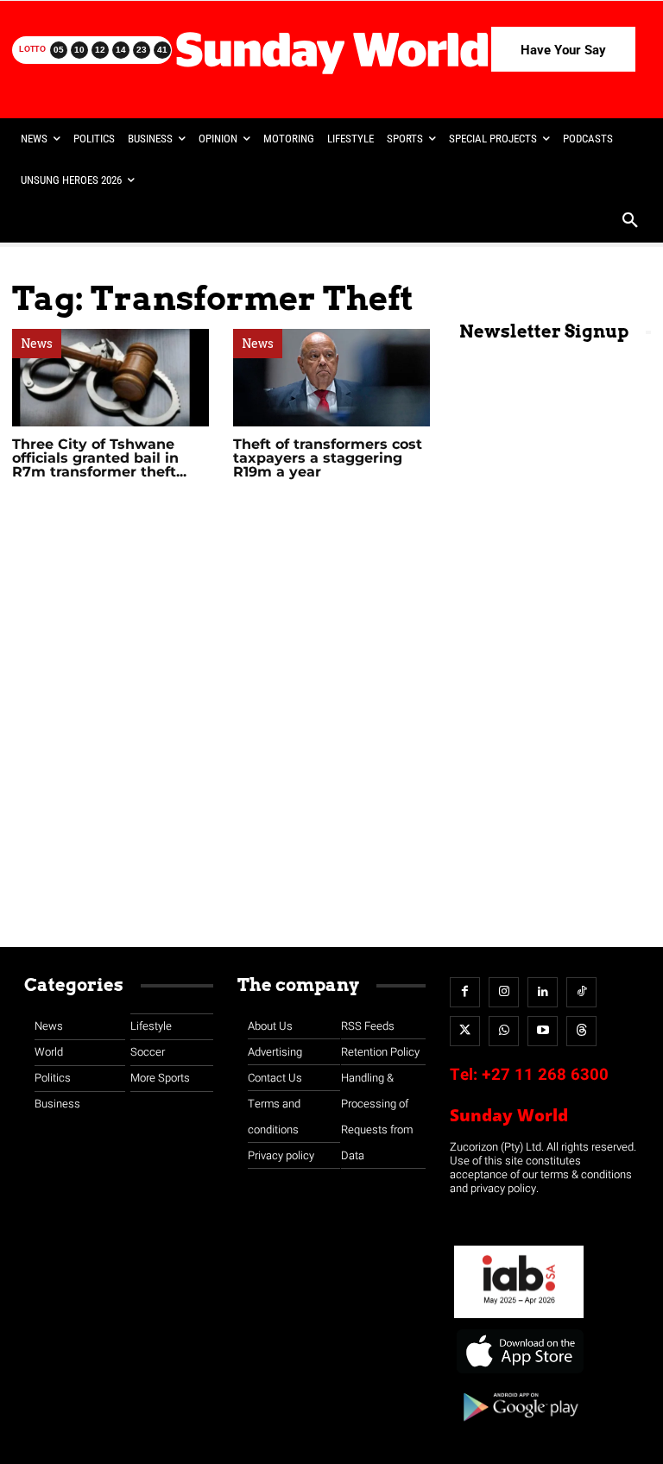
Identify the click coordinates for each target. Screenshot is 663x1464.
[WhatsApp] (504, 1031)
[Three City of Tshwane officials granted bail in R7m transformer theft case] (110, 377)
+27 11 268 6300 (545, 1075)
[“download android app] (519, 1427)
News (37, 343)
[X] (465, 1031)
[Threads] (581, 1031)
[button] (630, 222)
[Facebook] (465, 992)
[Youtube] (542, 1031)
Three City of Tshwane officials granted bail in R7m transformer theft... (99, 458)
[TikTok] (581, 992)
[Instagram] (504, 992)
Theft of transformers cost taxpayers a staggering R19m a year (327, 458)
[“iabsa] (519, 1318)
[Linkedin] (542, 992)
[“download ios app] (519, 1374)
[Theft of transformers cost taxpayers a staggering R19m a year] (331, 377)
